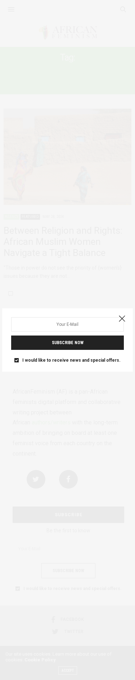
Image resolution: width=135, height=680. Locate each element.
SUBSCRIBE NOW (68, 342)
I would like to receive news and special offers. (71, 360)
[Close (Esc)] (122, 319)
